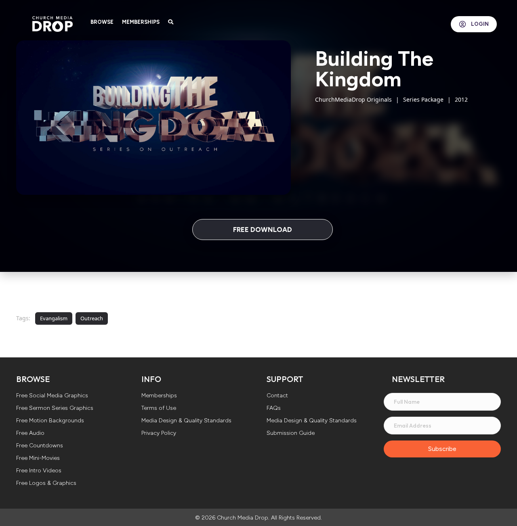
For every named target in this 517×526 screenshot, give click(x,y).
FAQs (274, 408)
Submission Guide (291, 433)
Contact (277, 396)
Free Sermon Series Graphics (54, 408)
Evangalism (53, 318)
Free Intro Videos (38, 471)
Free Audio (30, 433)
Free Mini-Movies (38, 458)
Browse (101, 22)
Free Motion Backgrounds (50, 421)
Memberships (141, 22)
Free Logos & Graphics (46, 483)
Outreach (91, 318)
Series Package (423, 99)
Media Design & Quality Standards (186, 421)
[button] (442, 448)
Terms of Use (158, 408)
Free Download (262, 229)
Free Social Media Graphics (52, 396)
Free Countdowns (39, 446)
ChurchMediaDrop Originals (353, 99)
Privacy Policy (158, 433)
